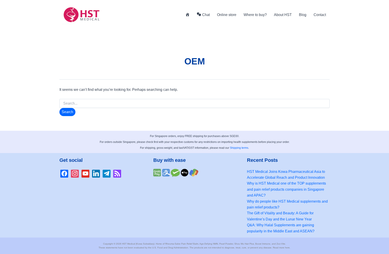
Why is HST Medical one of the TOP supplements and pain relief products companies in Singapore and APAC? (286, 189)
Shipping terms (239, 147)
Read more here (281, 247)
